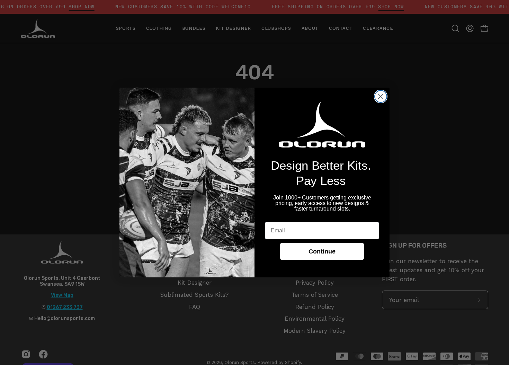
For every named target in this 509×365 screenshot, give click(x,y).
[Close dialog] (381, 96)
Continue (322, 251)
